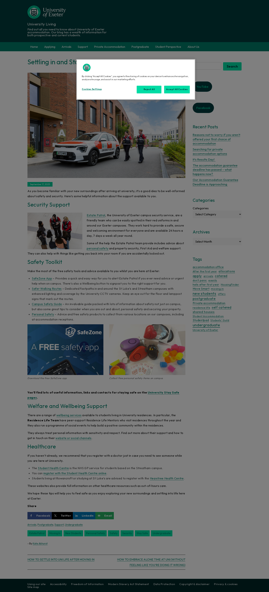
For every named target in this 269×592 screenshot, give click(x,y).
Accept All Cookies (177, 89)
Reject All (149, 89)
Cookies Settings (92, 89)
